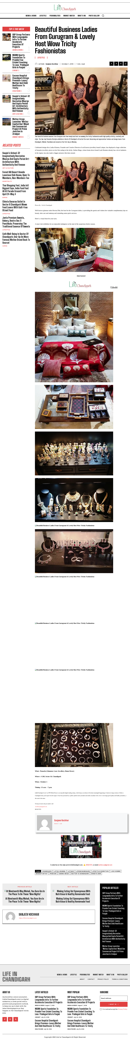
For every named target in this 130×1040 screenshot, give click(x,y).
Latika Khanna (60, 871)
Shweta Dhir (96, 873)
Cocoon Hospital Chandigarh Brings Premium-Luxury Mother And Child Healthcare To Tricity (20, 81)
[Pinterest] (121, 64)
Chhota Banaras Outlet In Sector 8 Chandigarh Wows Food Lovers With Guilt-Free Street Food (15, 206)
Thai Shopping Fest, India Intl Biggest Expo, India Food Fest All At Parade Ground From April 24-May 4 (15, 190)
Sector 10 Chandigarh (80, 873)
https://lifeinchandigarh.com (28, 918)
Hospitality (7, 181)
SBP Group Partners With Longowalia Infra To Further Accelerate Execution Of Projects (21, 40)
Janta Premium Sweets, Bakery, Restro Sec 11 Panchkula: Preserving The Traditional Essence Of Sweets (16, 222)
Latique (71, 871)
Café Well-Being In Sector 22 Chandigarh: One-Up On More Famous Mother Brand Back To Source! (16, 238)
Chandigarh (47, 871)
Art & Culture (17, 114)
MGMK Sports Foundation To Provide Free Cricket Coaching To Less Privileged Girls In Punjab (20, 61)
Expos (4, 197)
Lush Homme (115, 871)
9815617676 (89, 865)
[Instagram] (10, 1019)
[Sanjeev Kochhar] (36, 64)
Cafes (4, 246)
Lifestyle (6, 213)
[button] (103, 15)
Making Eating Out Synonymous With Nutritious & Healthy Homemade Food (73, 900)
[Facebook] (111, 64)
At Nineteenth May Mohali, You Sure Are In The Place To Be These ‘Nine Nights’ (24, 900)
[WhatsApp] (126, 64)
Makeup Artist (42, 873)
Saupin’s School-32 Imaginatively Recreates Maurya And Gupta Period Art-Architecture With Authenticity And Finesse (21, 103)
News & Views (17, 50)
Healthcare (17, 91)
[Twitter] (116, 64)
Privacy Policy (122, 1009)
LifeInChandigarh (83, 871)
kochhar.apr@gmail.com (41, 806)
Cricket (15, 70)
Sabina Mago (64, 873)
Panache (53, 873)
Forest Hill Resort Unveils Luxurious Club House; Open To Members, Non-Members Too (16, 175)
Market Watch (18, 137)
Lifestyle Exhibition (100, 871)
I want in (112, 1004)
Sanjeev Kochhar (52, 64)
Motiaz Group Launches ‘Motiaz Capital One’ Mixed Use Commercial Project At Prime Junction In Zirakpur (20, 126)
